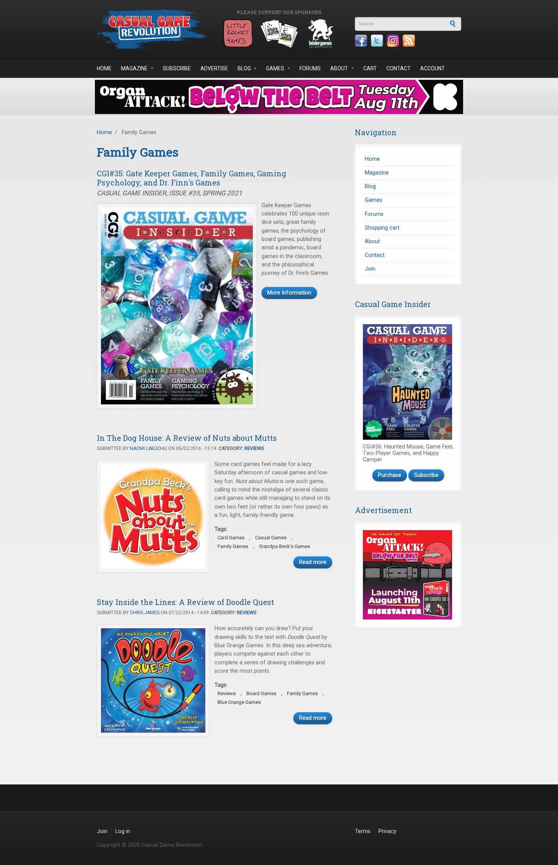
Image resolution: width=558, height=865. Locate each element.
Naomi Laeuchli (148, 448)
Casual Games (271, 537)
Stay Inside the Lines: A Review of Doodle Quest (185, 602)
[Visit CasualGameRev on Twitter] (377, 41)
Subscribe (177, 68)
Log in (122, 831)
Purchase (389, 475)
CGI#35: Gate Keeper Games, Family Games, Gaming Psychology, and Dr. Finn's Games (191, 177)
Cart (370, 68)
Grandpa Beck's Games (284, 546)
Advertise (214, 68)
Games (275, 68)
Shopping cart (382, 228)
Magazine (134, 68)
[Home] (154, 29)
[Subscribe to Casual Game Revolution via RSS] (409, 41)
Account (432, 68)
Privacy (387, 831)
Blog (244, 68)
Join (370, 269)
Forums (310, 68)
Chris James (144, 612)
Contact (398, 68)
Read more (312, 562)
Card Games (231, 537)
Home (104, 68)
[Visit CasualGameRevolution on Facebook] (361, 41)
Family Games (233, 546)
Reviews (254, 448)
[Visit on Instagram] (393, 41)
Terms (362, 831)
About (339, 68)
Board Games (261, 693)
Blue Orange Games (239, 702)
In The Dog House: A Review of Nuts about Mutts (187, 438)
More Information (289, 293)
